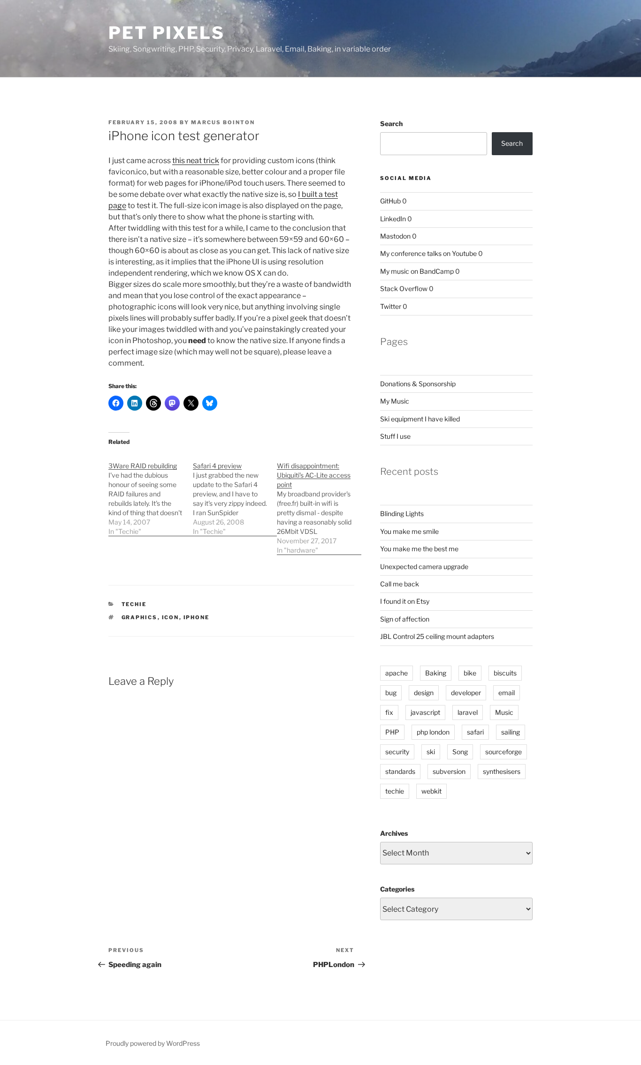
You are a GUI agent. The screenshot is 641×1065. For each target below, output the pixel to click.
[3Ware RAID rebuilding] (150, 493)
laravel (468, 712)
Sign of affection (404, 619)
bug (391, 693)
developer (466, 693)
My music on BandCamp (417, 271)
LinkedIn (393, 219)
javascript (425, 712)
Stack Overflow (403, 288)
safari (475, 732)
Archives (394, 833)
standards (400, 771)
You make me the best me (419, 549)
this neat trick (195, 160)
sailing (510, 732)
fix (389, 712)
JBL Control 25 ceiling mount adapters (437, 636)
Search (391, 124)
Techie (134, 604)
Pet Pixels (166, 32)
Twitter (390, 306)
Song (460, 752)
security (397, 752)
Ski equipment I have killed (420, 419)
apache (396, 673)
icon (170, 617)
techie (394, 791)
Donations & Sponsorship (418, 384)
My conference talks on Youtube (428, 253)
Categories (397, 889)
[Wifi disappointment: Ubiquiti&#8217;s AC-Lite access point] (319, 503)
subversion (449, 771)
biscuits (505, 673)
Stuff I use (395, 436)
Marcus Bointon (223, 122)
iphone (196, 617)
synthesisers (501, 771)
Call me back (399, 584)
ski (431, 752)
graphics (140, 617)
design (424, 693)
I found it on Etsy (404, 601)
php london (433, 732)
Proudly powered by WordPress (153, 1043)
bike (470, 673)
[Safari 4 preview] (235, 493)
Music (504, 712)
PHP (392, 732)
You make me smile (409, 531)
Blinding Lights (402, 514)
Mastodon (395, 236)
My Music (394, 401)
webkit (431, 791)
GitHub (390, 201)
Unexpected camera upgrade (424, 566)
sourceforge (503, 752)
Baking (435, 673)
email (506, 693)
